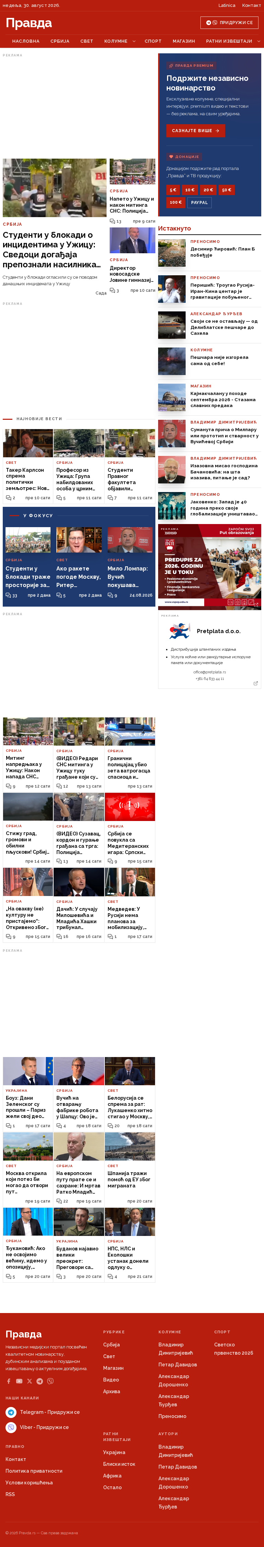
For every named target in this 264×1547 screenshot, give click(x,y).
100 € (176, 202)
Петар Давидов (177, 1364)
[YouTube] (19, 1381)
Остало (112, 1487)
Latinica (227, 5)
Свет (87, 41)
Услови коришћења (29, 1482)
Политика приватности (34, 1471)
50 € (226, 190)
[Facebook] (9, 1381)
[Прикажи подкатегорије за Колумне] (134, 41)
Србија (60, 41)
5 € (173, 190)
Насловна (26, 41)
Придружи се (236, 22)
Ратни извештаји (229, 41)
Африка (112, 1476)
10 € (190, 190)
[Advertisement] (79, 108)
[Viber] (50, 1381)
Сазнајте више (192, 130)
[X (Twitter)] (29, 1381)
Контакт (251, 5)
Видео (111, 1380)
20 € (208, 190)
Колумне (116, 41)
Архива (111, 1391)
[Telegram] (39, 1381)
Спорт (153, 41)
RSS (10, 1494)
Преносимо (172, 1416)
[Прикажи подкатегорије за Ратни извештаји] (259, 41)
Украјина (114, 1452)
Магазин (184, 41)
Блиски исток (119, 1464)
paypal (199, 202)
